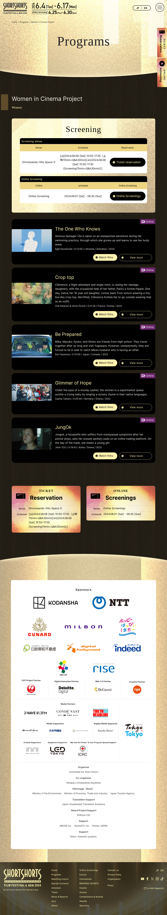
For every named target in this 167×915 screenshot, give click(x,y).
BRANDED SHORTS (89, 883)
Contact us (113, 870)
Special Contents (60, 883)
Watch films (106, 257)
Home (54, 870)
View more (136, 257)
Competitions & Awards (91, 896)
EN (145, 8)
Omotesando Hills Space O (38, 162)
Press (110, 885)
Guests (83, 888)
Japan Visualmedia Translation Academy (83, 804)
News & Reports (59, 896)
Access (83, 892)
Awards (83, 901)
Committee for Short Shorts (83, 771)
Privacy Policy (114, 874)
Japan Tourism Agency (122, 793)
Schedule (56, 888)
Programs (56, 874)
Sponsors (84, 905)
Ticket (54, 892)
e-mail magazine (155, 888)
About (54, 905)
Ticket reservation (128, 162)
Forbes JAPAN (99, 825)
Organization (114, 879)
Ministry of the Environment (46, 793)
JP (137, 8)
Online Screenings (128, 196)
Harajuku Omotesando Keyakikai (83, 782)
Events (82, 874)
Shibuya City (83, 815)
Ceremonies (85, 879)
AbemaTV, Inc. (82, 825)
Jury (53, 901)
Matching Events (59, 879)
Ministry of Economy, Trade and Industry (85, 793)
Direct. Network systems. (83, 836)
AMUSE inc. (66, 825)
